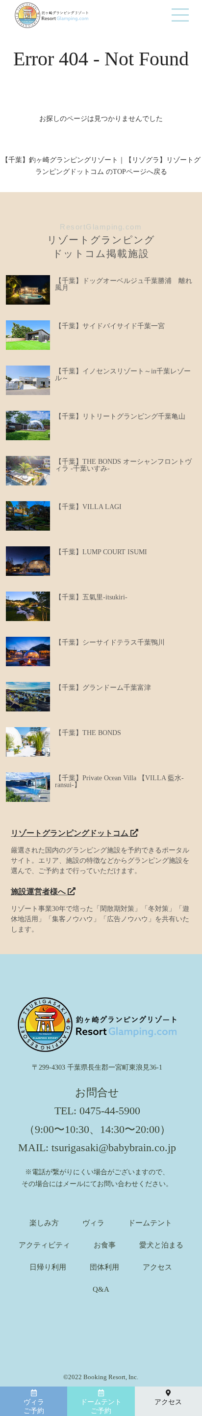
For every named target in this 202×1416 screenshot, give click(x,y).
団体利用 (104, 1267)
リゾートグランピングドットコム (70, 833)
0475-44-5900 (109, 1110)
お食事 (105, 1245)
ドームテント (150, 1223)
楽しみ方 (44, 1223)
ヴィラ (93, 1223)
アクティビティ (44, 1245)
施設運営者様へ (39, 891)
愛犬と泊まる (161, 1245)
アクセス (157, 1267)
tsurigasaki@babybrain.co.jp (113, 1147)
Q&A (101, 1289)
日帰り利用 (47, 1267)
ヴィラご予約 (34, 1406)
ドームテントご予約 (101, 1406)
